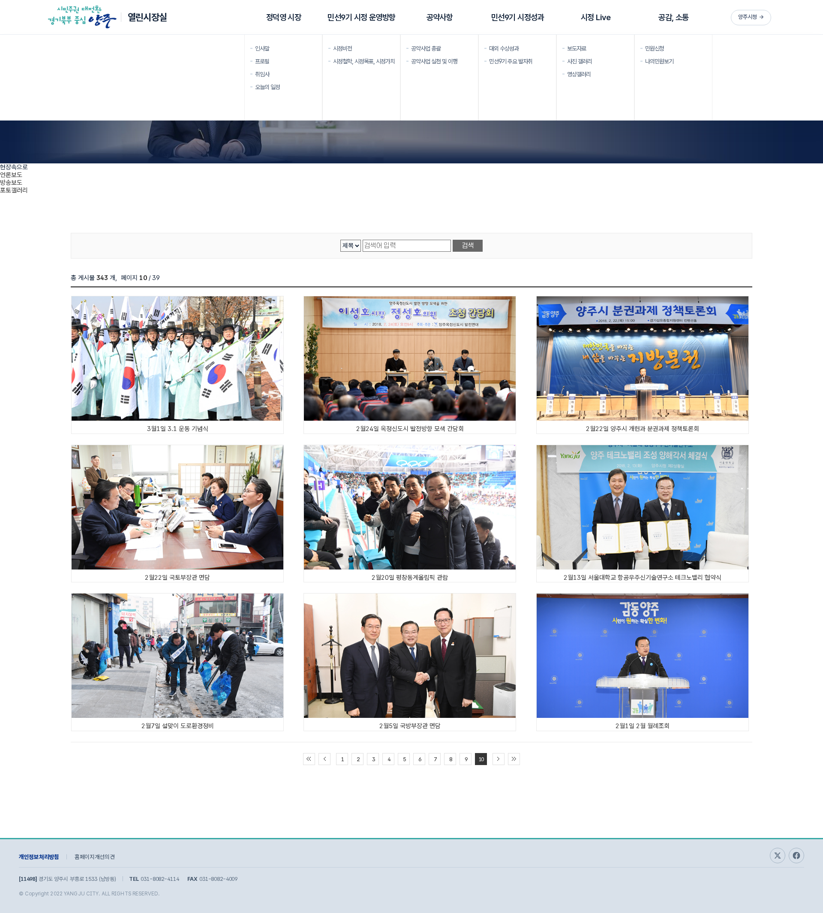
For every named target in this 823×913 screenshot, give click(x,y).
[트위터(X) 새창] (777, 855)
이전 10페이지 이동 (324, 759)
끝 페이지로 (514, 759)
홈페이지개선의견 (95, 856)
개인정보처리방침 (39, 856)
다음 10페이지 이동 (499, 759)
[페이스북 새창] (796, 855)
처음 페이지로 (309, 759)
